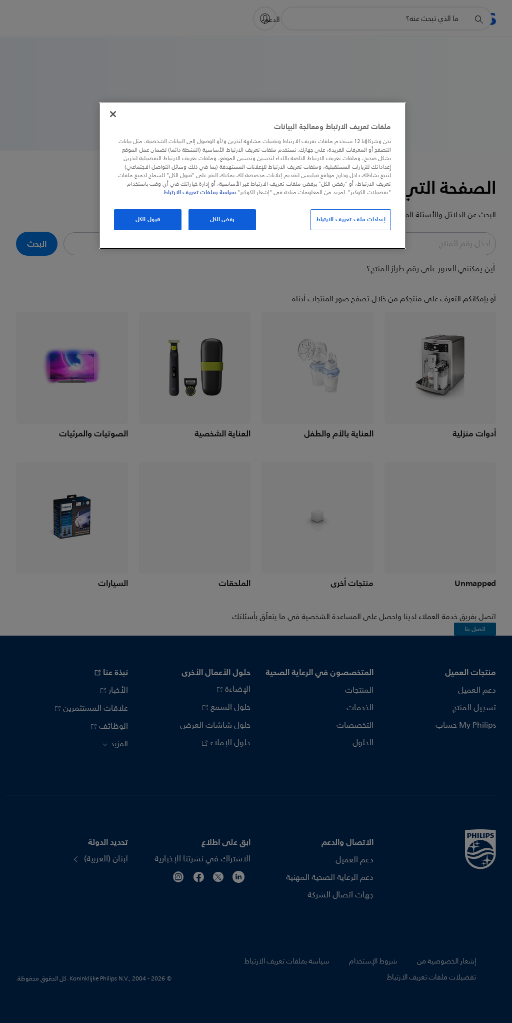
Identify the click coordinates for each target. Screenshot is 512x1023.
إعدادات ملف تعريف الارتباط (351, 219)
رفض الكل (222, 219)
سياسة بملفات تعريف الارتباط (200, 192)
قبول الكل (148, 219)
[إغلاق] (113, 114)
